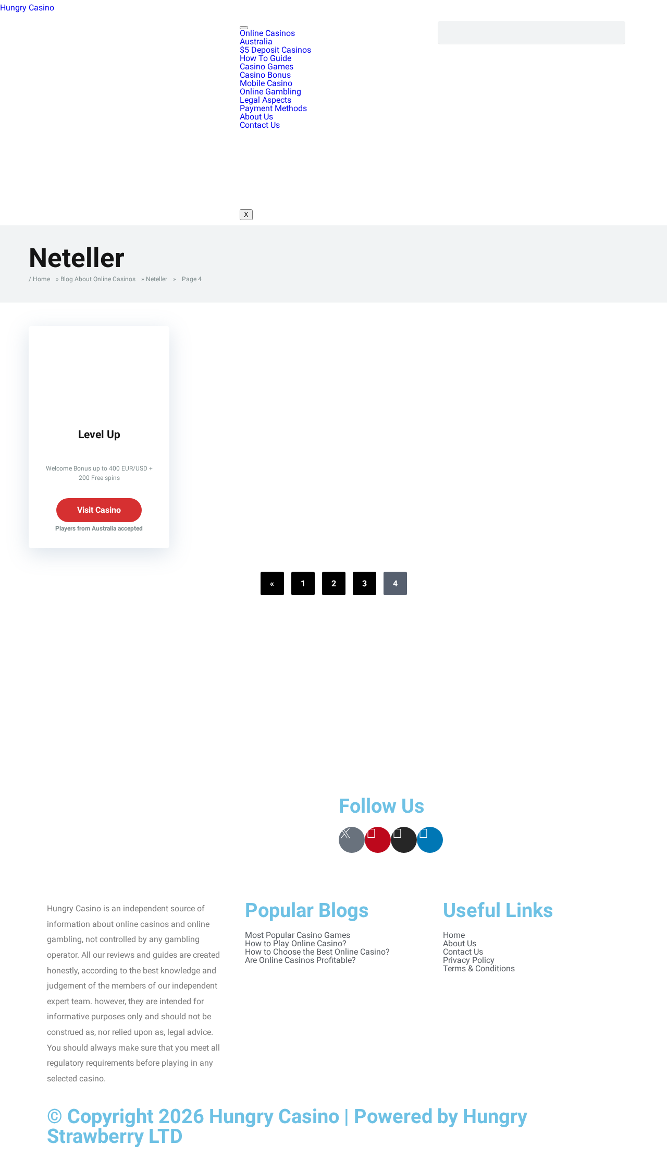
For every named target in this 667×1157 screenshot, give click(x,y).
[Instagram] (404, 840)
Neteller (156, 279)
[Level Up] (99, 409)
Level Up (99, 434)
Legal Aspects (265, 100)
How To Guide (265, 58)
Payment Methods (273, 108)
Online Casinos (267, 33)
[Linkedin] (430, 840)
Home (41, 279)
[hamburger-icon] (244, 27)
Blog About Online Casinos (97, 279)
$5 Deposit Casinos (275, 50)
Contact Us (260, 125)
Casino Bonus (265, 75)
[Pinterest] (378, 840)
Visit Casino (99, 510)
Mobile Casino (266, 83)
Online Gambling (270, 92)
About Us (256, 117)
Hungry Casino (27, 8)
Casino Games (266, 66)
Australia (256, 41)
